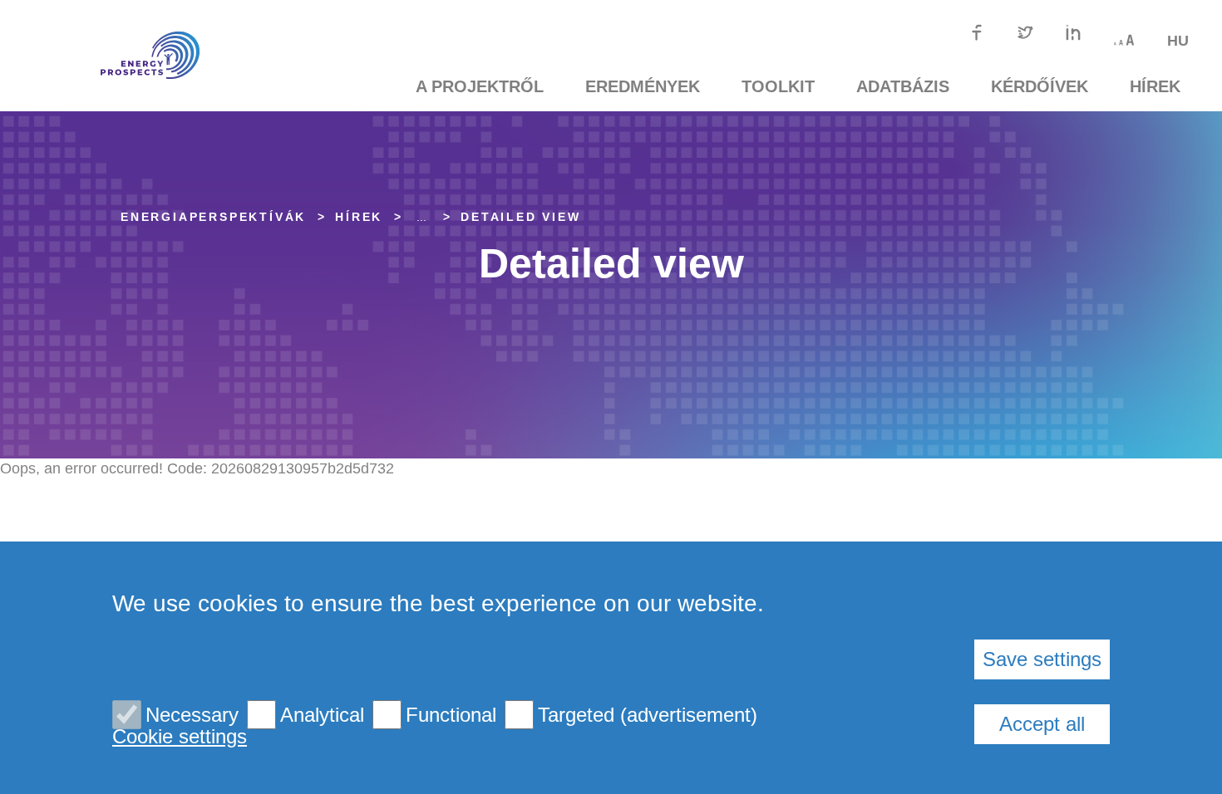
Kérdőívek (1039, 86)
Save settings (1042, 659)
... (421, 216)
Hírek (1155, 86)
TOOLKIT (778, 86)
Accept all (1042, 724)
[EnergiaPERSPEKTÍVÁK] (124, 55)
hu (1178, 40)
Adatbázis (902, 86)
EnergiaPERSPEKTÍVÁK (213, 216)
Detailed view (520, 216)
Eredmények (642, 86)
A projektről (480, 86)
